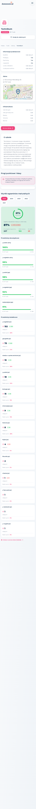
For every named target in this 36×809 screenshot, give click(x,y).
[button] (18, 92)
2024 (11, 198)
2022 (26, 198)
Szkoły (13, 45)
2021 (4, 203)
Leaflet (16, 98)
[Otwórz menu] (32, 3)
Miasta (3, 45)
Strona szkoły (7, 128)
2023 (18, 198)
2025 (4, 198)
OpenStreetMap (23, 98)
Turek (7, 45)
